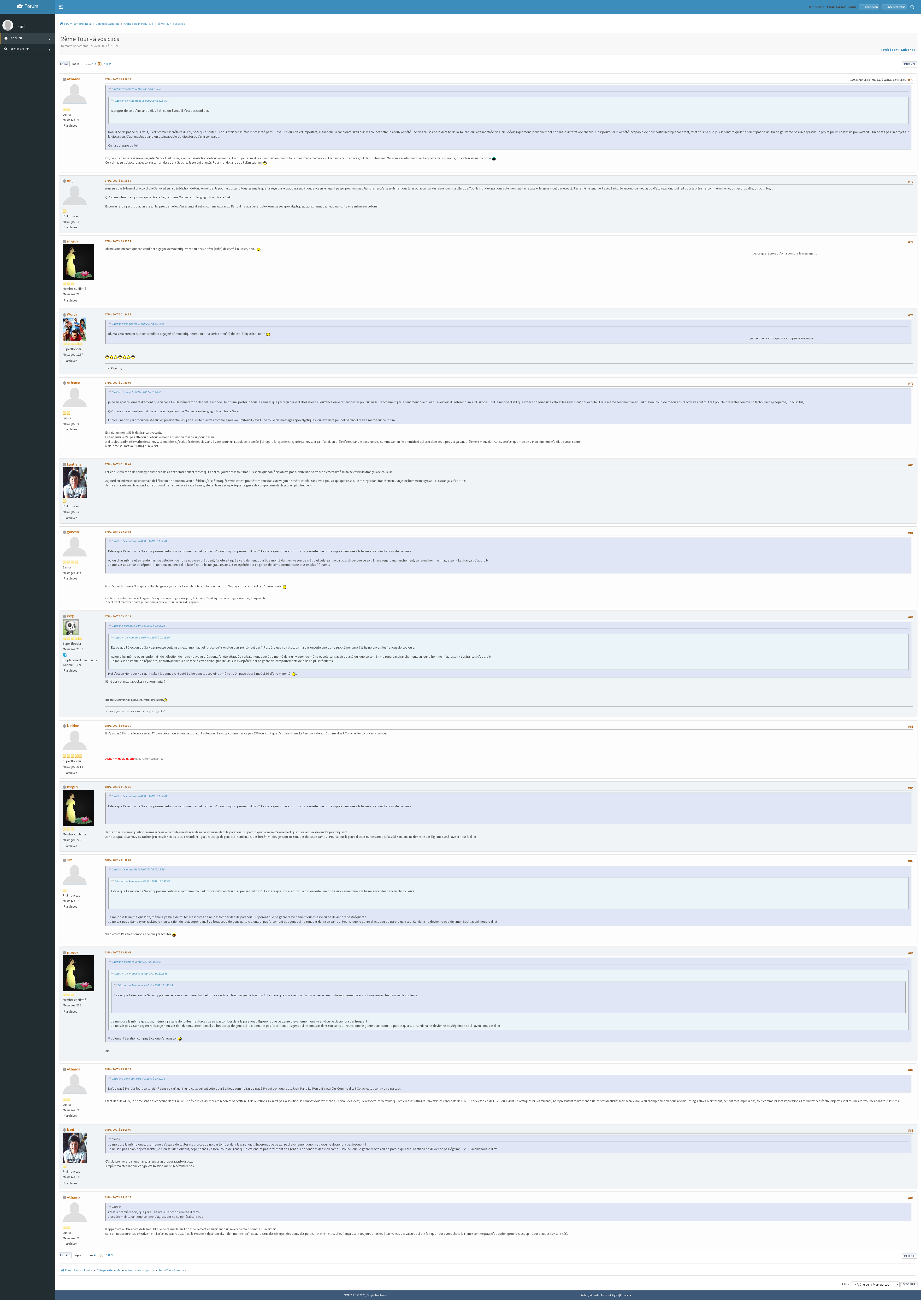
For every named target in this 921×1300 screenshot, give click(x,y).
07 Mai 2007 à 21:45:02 (118, 382)
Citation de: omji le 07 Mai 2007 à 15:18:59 (136, 392)
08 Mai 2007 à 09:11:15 (118, 725)
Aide (596, 1295)
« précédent (889, 50)
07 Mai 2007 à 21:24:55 (118, 314)
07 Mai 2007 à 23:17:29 (118, 616)
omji (70, 180)
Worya (72, 314)
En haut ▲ (626, 1295)
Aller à (846, 1284)
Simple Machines (376, 1295)
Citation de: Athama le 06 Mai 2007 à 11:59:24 (142, 100)
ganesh (73, 531)
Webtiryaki (587, 1295)
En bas (64, 63)
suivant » (908, 50)
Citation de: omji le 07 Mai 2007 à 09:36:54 (136, 89)
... (90, 64)
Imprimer (909, 64)
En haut (65, 1255)
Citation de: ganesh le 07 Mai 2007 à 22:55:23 (138, 625)
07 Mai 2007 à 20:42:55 (118, 241)
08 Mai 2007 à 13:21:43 (118, 952)
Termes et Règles (610, 1295)
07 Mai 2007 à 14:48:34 (118, 79)
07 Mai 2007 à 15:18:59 (118, 181)
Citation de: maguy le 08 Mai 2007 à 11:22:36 (138, 869)
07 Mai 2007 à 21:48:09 (118, 464)
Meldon (73, 725)
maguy (72, 241)
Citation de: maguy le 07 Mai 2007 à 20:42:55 (138, 323)
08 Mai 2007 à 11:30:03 (118, 860)
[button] (61, 7)
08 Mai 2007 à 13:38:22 (118, 1069)
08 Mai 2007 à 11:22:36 (118, 787)
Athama (73, 79)
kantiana (74, 464)
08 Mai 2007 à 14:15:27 (118, 1197)
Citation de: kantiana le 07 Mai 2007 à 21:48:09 (139, 541)
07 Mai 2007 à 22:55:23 (118, 532)
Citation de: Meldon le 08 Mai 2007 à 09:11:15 (138, 1078)
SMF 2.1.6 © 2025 (354, 1295)
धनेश (70, 616)
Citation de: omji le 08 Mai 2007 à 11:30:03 (136, 961)
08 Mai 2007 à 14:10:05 (118, 1129)
